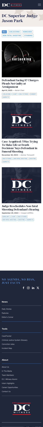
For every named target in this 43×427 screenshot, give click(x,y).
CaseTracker (6, 336)
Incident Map (7, 348)
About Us (5, 367)
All (4, 32)
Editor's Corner (7, 317)
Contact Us (6, 391)
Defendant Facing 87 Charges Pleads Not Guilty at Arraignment (20, 83)
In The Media (7, 371)
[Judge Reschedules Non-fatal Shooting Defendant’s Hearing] (21, 185)
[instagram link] (28, 287)
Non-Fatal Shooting (12, 35)
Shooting (32, 158)
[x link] (38, 287)
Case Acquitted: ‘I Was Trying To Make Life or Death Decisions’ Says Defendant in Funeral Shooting (20, 146)
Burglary (6, 216)
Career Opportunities (10, 387)
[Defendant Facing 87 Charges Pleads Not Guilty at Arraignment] (21, 59)
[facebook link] (24, 287)
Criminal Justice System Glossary (14, 340)
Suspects (6, 97)
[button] (39, 4)
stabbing (28, 35)
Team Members (8, 375)
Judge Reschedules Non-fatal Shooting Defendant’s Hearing (20, 207)
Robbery (33, 94)
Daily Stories (23, 94)
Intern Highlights (8, 383)
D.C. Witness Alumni (9, 379)
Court (15, 94)
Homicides (27, 32)
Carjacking (14, 32)
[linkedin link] (33, 287)
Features (5, 313)
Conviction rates (8, 344)
